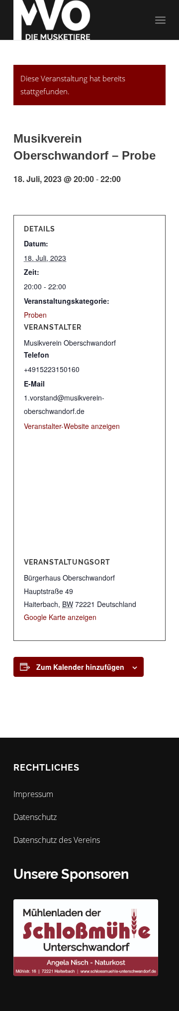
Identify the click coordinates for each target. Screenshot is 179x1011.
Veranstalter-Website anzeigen (72, 426)
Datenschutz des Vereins (56, 839)
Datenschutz (35, 816)
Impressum (33, 794)
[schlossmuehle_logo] (85, 937)
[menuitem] (160, 20)
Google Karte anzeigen (60, 617)
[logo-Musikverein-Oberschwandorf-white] (74, 20)
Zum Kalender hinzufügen (80, 667)
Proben (35, 315)
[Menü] (160, 20)
